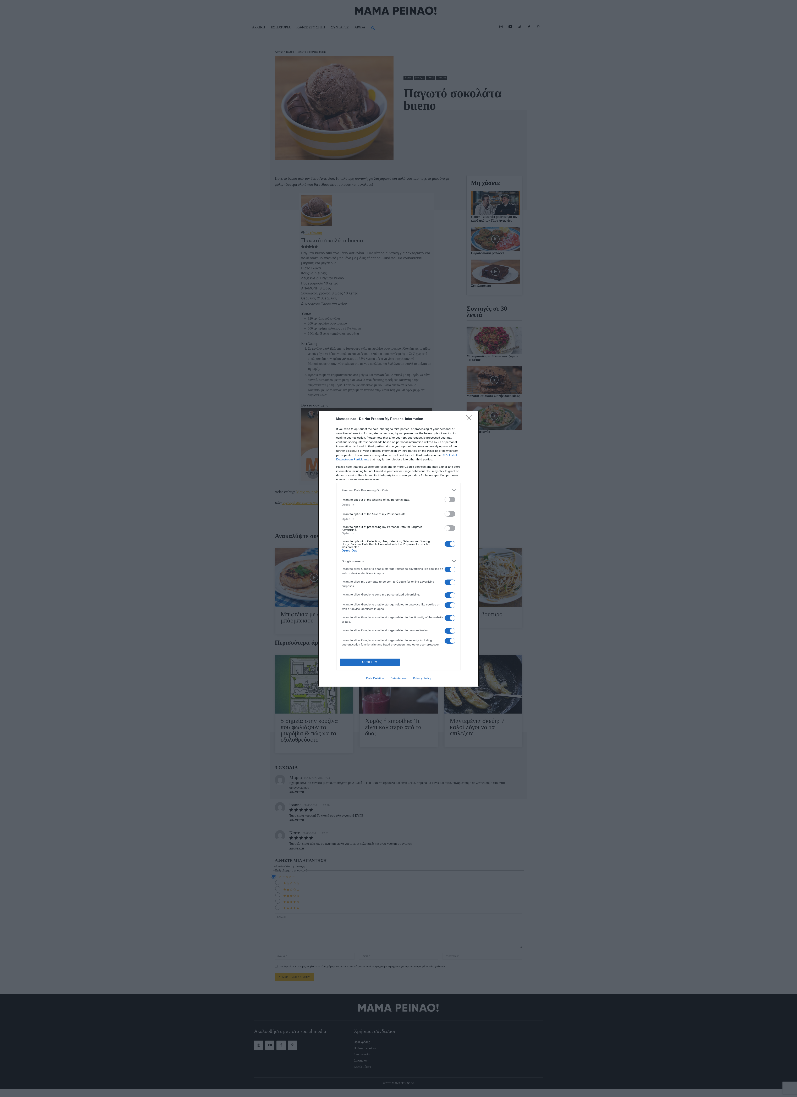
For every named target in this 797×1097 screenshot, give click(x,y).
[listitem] (398, 490)
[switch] (450, 499)
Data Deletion (375, 678)
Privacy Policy (422, 678)
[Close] (470, 419)
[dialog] (398, 548)
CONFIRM (370, 662)
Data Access (398, 678)
